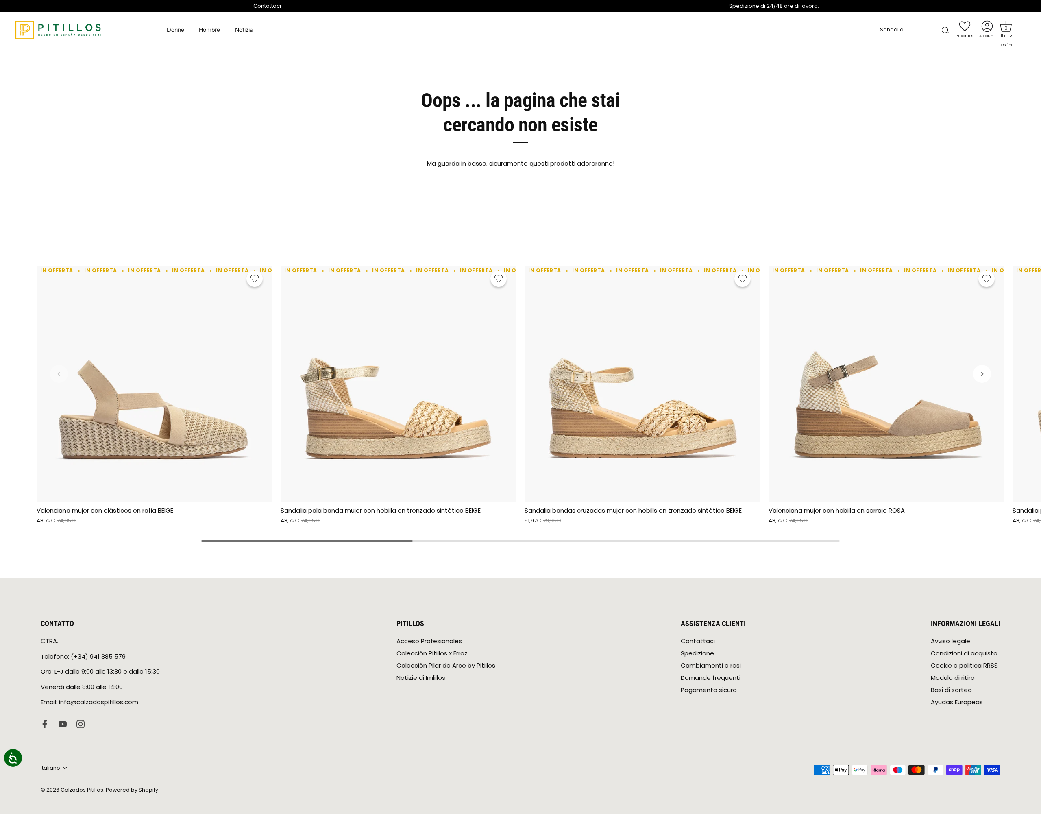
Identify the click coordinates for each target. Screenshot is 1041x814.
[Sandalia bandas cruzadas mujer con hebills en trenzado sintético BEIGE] (642, 384)
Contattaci (267, 6)
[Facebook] (45, 723)
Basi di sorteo (951, 689)
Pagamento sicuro (709, 689)
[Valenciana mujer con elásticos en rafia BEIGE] (154, 384)
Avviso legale (950, 641)
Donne (175, 29)
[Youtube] (63, 723)
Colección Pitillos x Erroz (432, 653)
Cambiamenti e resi (711, 665)
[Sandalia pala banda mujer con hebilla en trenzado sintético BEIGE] (398, 384)
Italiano (50, 768)
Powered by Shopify (132, 789)
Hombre (209, 29)
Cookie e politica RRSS (964, 665)
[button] (1006, 26)
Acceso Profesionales (429, 641)
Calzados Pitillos (82, 789)
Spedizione (697, 653)
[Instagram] (80, 723)
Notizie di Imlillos (420, 677)
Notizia (244, 29)
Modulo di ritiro (953, 677)
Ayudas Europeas (957, 702)
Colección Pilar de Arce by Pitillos (445, 665)
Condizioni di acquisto (964, 653)
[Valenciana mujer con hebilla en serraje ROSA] (886, 384)
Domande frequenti (710, 677)
